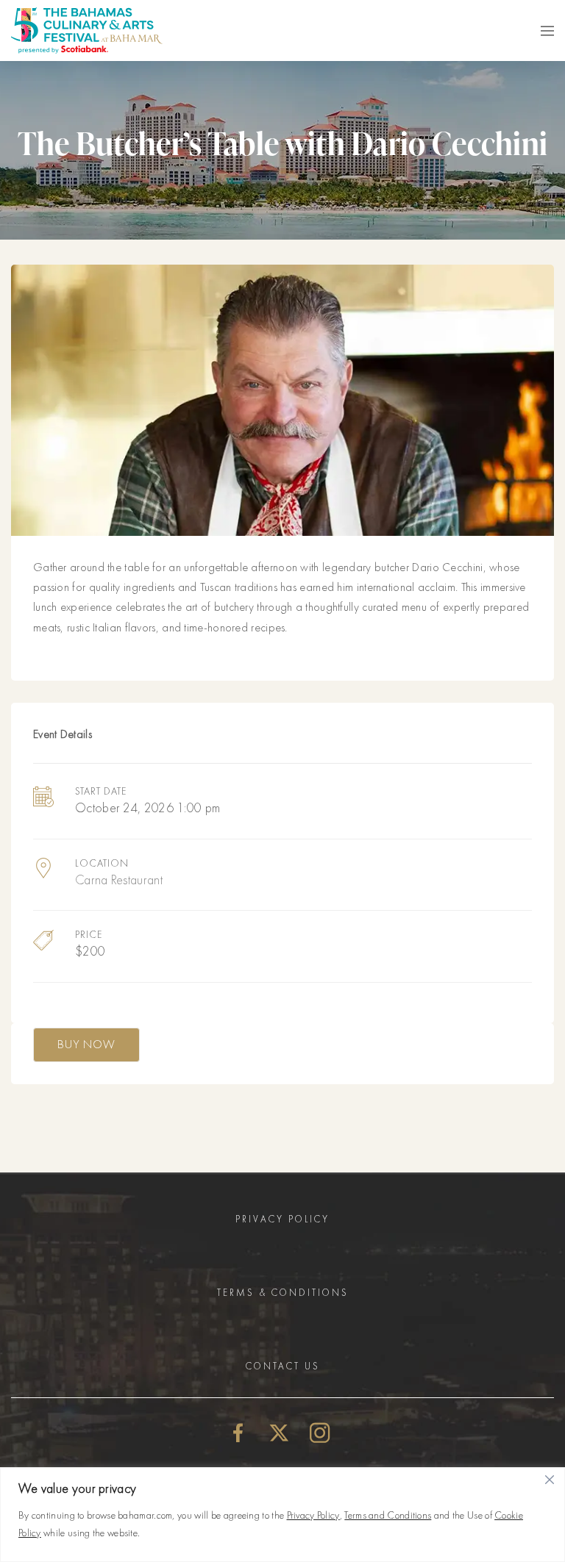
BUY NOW (86, 1044)
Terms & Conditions (283, 1292)
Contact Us (283, 1366)
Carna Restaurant (119, 880)
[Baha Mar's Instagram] (320, 1432)
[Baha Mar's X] (279, 1432)
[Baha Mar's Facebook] (238, 1432)
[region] (282, 1514)
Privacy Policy (313, 1515)
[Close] (549, 1479)
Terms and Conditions (387, 1515)
